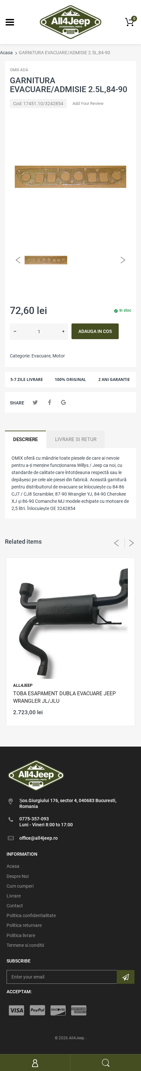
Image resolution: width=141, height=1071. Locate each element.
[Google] (63, 402)
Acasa (6, 52)
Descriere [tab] (25, 439)
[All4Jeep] (70, 21)
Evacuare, (41, 355)
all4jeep (22, 685)
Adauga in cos (95, 331)
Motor (58, 355)
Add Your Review (88, 103)
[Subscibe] (125, 977)
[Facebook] (49, 402)
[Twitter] (35, 402)
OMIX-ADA (19, 70)
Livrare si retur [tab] (75, 439)
